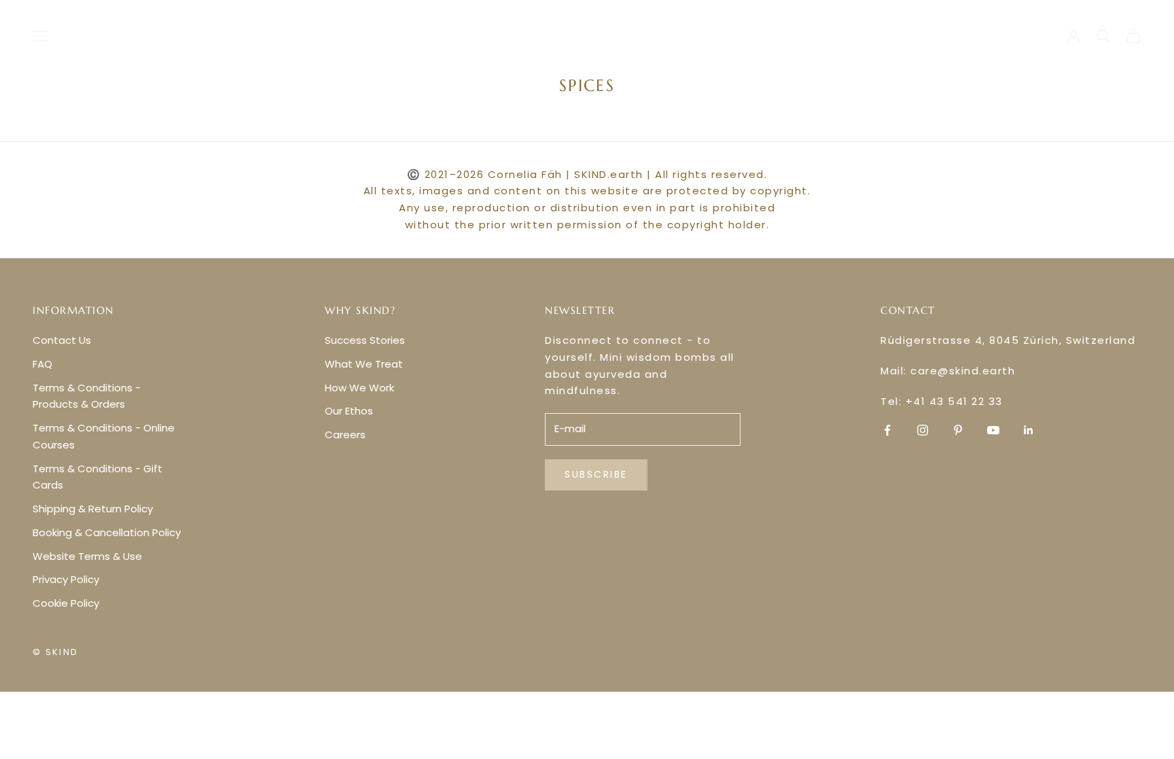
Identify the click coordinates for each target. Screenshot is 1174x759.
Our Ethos (349, 411)
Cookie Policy (66, 603)
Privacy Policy (66, 579)
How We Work (359, 388)
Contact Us (62, 340)
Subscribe (596, 474)
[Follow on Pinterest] (958, 430)
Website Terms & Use (87, 556)
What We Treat (364, 364)
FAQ (42, 364)
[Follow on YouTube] (993, 430)
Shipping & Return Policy (93, 508)
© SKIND (55, 652)
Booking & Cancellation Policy (107, 532)
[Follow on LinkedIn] (1028, 430)
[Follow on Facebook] (887, 430)
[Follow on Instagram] (922, 430)
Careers (345, 434)
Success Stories (365, 340)
